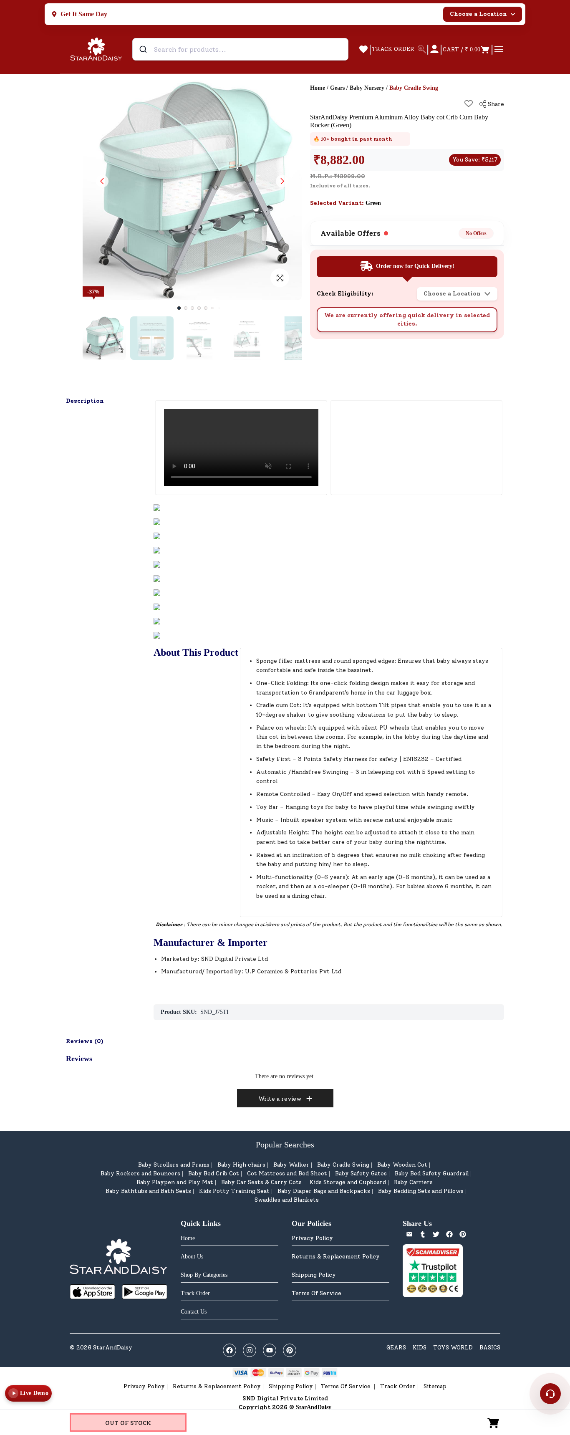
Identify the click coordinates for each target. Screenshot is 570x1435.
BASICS (489, 1347)
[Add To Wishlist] (468, 103)
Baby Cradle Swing (343, 1164)
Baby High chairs (241, 1164)
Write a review (279, 1098)
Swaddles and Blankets (287, 1199)
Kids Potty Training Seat (234, 1191)
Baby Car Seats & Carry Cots (261, 1182)
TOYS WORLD (453, 1347)
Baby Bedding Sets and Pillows (421, 1191)
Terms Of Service (316, 1293)
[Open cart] (493, 1422)
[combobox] (240, 49)
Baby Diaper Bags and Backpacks (323, 1191)
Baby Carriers (413, 1182)
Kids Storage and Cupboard (348, 1182)
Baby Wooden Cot (402, 1164)
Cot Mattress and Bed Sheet (287, 1173)
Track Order (398, 1386)
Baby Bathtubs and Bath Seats (148, 1191)
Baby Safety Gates (361, 1173)
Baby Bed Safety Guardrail (432, 1173)
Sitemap (435, 1386)
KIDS (419, 1347)
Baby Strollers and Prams (173, 1164)
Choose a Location (478, 14)
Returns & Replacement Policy (336, 1256)
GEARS (396, 1347)
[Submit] (144, 49)
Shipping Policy (314, 1274)
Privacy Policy (312, 1238)
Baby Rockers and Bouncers (140, 1173)
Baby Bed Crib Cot (213, 1173)
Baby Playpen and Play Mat (174, 1182)
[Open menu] (499, 49)
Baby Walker (291, 1164)
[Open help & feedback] (550, 1393)
